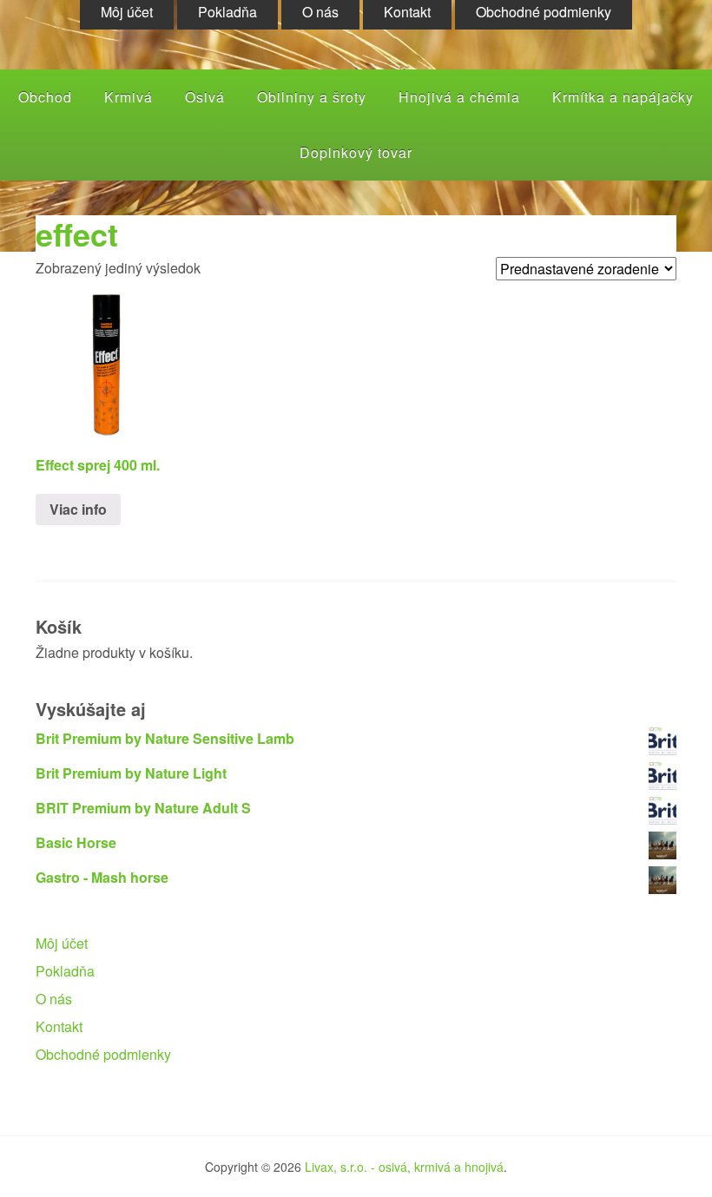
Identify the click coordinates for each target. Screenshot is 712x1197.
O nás (54, 999)
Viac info (78, 509)
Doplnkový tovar (356, 152)
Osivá (205, 97)
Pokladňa (65, 971)
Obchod (45, 97)
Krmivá (128, 97)
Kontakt (59, 1026)
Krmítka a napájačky (623, 97)
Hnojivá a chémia (459, 97)
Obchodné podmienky (103, 1054)
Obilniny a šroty (311, 97)
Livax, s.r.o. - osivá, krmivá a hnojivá (404, 1166)
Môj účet (62, 943)
